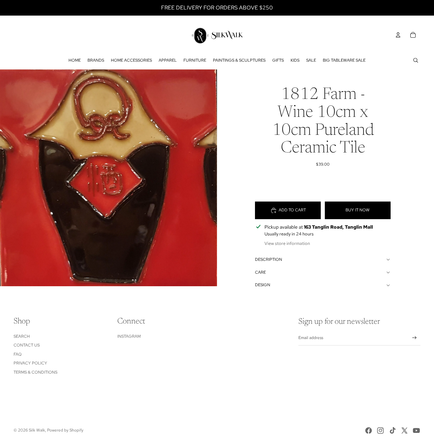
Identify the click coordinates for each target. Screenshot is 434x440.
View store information (287, 243)
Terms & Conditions (35, 372)
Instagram (129, 336)
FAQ (18, 354)
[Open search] (415, 60)
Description (268, 259)
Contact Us (27, 345)
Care (260, 272)
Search (22, 336)
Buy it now (358, 210)
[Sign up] (414, 338)
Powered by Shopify (65, 430)
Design (262, 285)
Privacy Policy (30, 363)
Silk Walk (37, 430)
